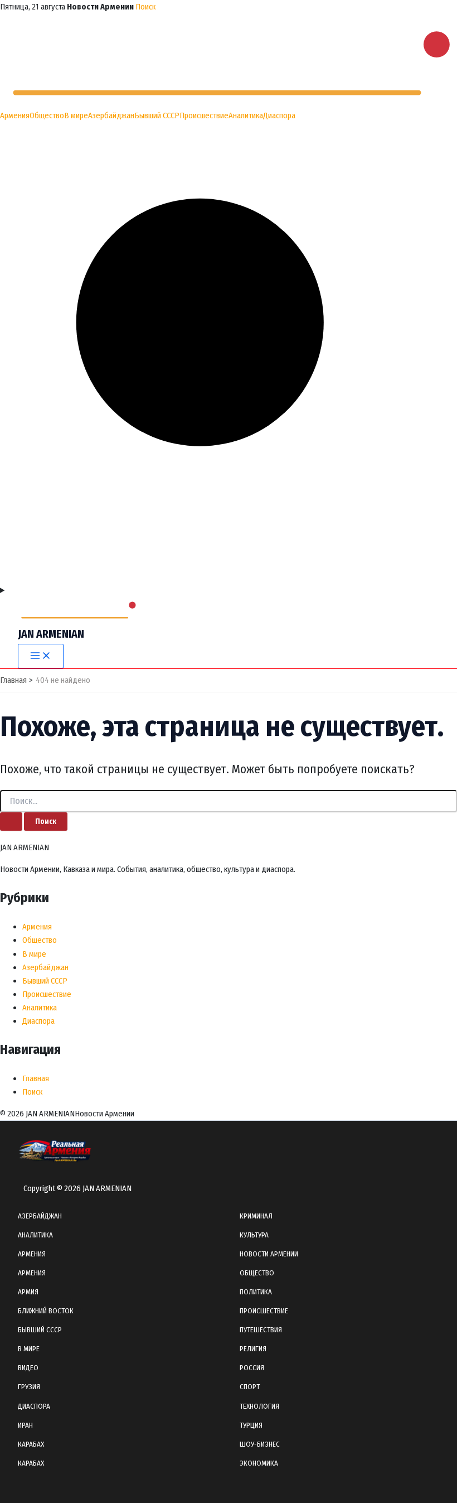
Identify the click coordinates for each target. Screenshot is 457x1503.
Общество (47, 115)
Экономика (259, 1463)
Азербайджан (111, 115)
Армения (15, 115)
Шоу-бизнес (260, 1444)
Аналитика (246, 115)
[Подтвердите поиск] (11, 821)
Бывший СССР (156, 115)
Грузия (29, 1386)
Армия (28, 1292)
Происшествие (204, 115)
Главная (35, 1078)
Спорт (250, 1386)
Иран (25, 1425)
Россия (252, 1368)
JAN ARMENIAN (51, 633)
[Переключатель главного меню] (41, 656)
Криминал (256, 1216)
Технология (259, 1406)
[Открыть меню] (228, 590)
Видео (28, 1368)
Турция (251, 1425)
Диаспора (279, 115)
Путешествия (261, 1330)
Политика (256, 1292)
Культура (254, 1235)
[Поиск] (228, 577)
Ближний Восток (46, 1311)
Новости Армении (269, 1254)
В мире (76, 115)
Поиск (145, 7)
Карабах (31, 1444)
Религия (253, 1349)
